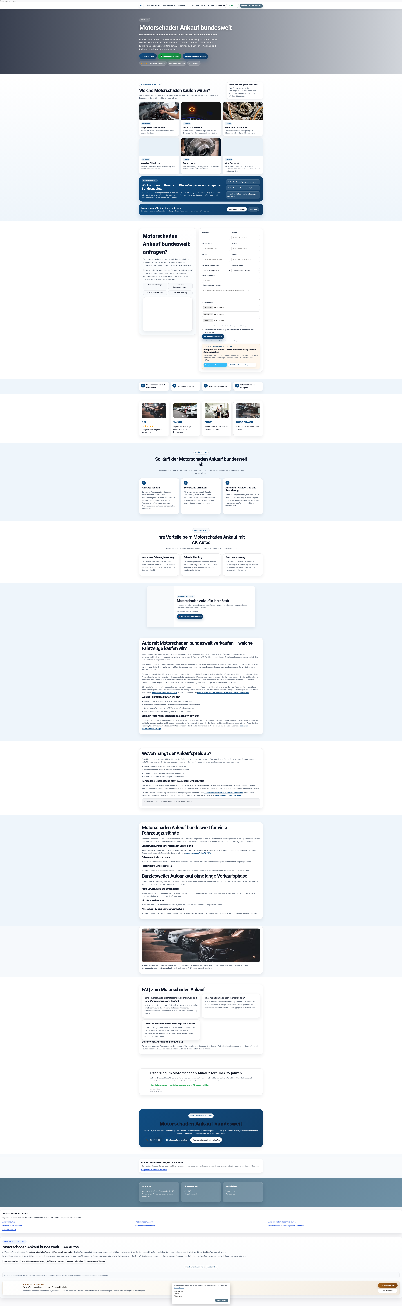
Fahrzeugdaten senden (251, 5)
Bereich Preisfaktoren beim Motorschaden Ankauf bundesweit (223, 692)
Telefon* (234, 232)
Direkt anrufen (388, 1291)
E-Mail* (234, 243)
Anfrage (181, 5)
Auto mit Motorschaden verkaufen (282, 1222)
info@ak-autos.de (191, 1194)
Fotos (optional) (207, 302)
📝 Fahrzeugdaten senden (176, 1140)
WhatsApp (233, 5)
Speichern (221, 1300)
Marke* (204, 254)
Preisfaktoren (202, 5)
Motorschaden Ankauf (144, 1222)
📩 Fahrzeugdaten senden (195, 56)
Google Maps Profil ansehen (215, 365)
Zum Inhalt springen (8, 1)
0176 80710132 (189, 1191)
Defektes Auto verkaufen (12, 1225)
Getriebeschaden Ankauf (145, 1225)
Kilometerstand (237, 265)
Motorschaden (153, 5)
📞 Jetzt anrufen (148, 56)
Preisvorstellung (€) (209, 275)
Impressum (230, 1191)
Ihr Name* (205, 232)
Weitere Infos (169, 5)
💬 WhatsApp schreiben (169, 56)
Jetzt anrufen (211, 1267)
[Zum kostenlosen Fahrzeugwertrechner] (12, 1288)
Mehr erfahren (179, 1288)
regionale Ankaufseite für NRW (198, 853)
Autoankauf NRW (9, 1229)
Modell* (234, 254)
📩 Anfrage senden (213, 336)
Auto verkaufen (8, 1222)
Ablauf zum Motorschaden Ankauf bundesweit (223, 792)
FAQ (213, 5)
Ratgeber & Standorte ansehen (154, 1169)
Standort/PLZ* (207, 243)
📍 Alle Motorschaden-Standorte (190, 616)
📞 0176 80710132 (153, 1140)
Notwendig (179, 1291)
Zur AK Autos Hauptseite (194, 1267)
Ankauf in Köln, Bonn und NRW (228, 795)
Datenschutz (230, 1194)
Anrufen (221, 5)
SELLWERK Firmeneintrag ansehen (242, 365)
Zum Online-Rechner (388, 1285)
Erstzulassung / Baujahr (210, 265)
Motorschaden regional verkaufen (206, 1140)
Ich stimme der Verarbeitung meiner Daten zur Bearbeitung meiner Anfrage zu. (229, 331)
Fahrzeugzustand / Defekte (211, 285)
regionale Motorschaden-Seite (164, 692)
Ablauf (190, 5)
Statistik (178, 1294)
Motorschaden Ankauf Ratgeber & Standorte (286, 1225)
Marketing (179, 1296)
